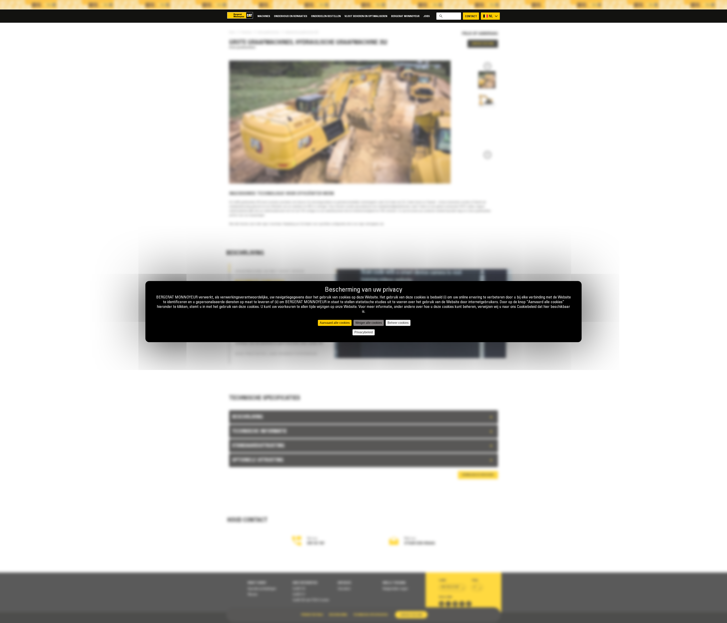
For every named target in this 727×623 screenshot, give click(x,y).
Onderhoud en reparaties (290, 16)
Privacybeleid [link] (363, 332)
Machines (263, 16)
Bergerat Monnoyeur (405, 16)
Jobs (426, 16)
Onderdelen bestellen (326, 16)
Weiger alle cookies (368, 322)
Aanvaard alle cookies (335, 322)
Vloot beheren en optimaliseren (366, 16)
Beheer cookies (398, 322)
